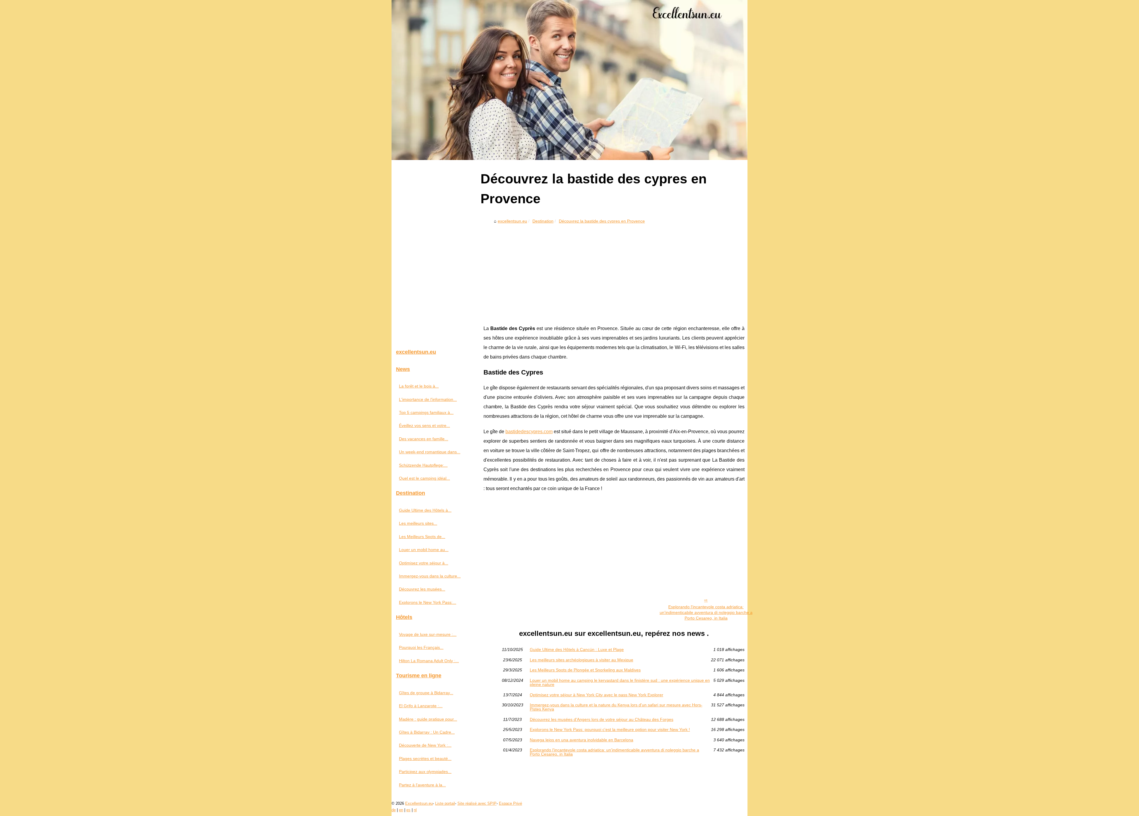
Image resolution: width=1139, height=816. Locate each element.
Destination (542, 221)
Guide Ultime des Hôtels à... (425, 510)
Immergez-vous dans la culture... (430, 576)
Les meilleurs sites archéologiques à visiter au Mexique (581, 660)
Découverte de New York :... (425, 745)
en (401, 810)
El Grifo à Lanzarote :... (421, 705)
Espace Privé (510, 803)
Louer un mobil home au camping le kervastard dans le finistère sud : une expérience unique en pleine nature (620, 682)
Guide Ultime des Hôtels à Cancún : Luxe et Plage (577, 649)
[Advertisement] (614, 270)
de (394, 810)
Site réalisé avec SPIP (477, 803)
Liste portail (445, 803)
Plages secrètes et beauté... (425, 758)
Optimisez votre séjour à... (423, 563)
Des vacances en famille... (423, 438)
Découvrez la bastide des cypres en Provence (602, 221)
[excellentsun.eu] (569, 80)
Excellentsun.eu (419, 803)
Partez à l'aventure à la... (422, 785)
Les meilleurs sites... (418, 523)
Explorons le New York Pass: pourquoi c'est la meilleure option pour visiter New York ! (610, 729)
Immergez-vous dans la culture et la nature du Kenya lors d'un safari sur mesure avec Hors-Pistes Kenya (616, 707)
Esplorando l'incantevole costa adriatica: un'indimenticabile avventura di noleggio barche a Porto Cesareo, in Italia (706, 612)
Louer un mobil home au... (423, 549)
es (408, 810)
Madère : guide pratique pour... (428, 719)
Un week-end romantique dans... (429, 451)
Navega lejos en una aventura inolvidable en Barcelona (581, 740)
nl (415, 810)
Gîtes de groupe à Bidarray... (426, 692)
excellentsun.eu (512, 221)
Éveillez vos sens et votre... (424, 425)
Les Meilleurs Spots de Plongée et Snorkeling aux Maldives (585, 670)
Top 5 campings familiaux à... (426, 412)
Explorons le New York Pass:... (427, 602)
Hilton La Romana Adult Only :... (429, 660)
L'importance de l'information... (428, 399)
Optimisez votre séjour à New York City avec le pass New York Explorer (596, 695)
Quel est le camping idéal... (424, 478)
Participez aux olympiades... (425, 771)
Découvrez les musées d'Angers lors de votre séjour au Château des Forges (601, 719)
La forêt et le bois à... (419, 386)
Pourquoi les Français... (421, 647)
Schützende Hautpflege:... (423, 465)
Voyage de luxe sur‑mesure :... (427, 634)
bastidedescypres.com (529, 431)
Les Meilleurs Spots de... (422, 536)
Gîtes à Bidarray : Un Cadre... (427, 732)
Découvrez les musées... (422, 589)
